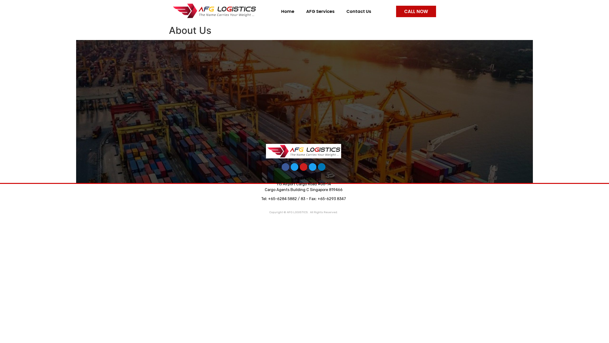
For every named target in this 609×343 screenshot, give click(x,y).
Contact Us (358, 11)
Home (287, 11)
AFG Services (320, 11)
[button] (416, 11)
